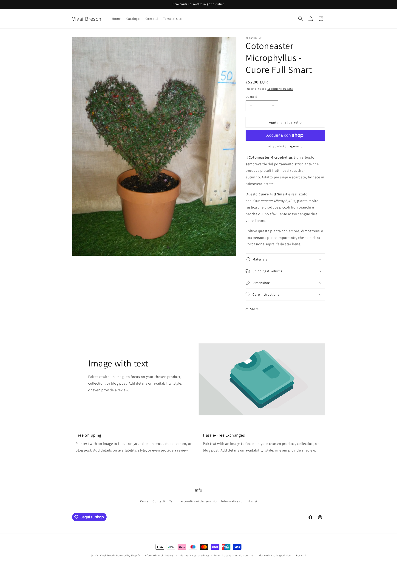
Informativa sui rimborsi (239, 501)
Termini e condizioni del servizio (193, 501)
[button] (300, 19)
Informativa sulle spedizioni (275, 555)
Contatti (159, 501)
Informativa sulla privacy (194, 555)
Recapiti (301, 555)
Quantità (251, 97)
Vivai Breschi (108, 555)
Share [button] (254, 309)
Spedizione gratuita (280, 88)
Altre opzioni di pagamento (285, 146)
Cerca (144, 501)
